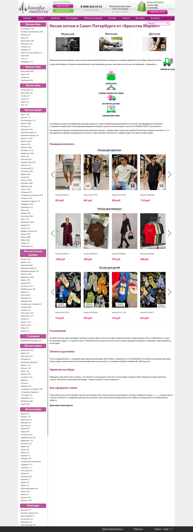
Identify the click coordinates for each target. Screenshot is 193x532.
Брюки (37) (25, 353)
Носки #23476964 (91, 313)
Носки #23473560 (119, 195)
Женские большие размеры (33, 253)
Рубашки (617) (26, 192)
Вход (56, 2)
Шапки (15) (25, 482)
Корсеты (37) (26, 165)
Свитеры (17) (26, 468)
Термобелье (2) (27, 207)
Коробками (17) (27, 62)
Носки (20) (25, 177)
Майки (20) (25, 447)
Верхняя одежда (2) (28, 268)
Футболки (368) (27, 401)
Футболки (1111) (27, 316)
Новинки (55, 18)
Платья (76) (25, 453)
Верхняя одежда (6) (28, 132)
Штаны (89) (25, 492)
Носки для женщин (109, 208)
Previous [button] (53, 174)
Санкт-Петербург (120, 9)
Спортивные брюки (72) (30, 201)
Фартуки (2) (25, 225)
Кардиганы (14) (27, 441)
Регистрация (64, 2)
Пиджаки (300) (26, 186)
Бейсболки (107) (27, 350)
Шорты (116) (26, 322)
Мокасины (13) (26, 44)
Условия (112, 18)
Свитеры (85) (26, 307)
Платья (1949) (26, 180)
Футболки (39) (26, 477)
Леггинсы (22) (26, 444)
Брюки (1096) (26, 123)
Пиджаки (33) (26, 298)
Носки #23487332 (62, 254)
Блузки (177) (26, 118)
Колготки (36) (26, 159)
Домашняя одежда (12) (30, 271)
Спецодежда (33, 336)
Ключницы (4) (26, 522)
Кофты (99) (25, 432)
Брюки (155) (25, 262)
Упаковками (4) (27, 246)
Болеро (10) (25, 126)
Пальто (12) (25, 331)
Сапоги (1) (25, 99)
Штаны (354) (26, 325)
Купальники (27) (27, 168)
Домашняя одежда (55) (30, 135)
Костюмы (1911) (27, 286)
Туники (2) (25, 474)
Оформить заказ (157, 12)
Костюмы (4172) (27, 150)
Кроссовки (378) (27, 41)
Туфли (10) (25, 102)
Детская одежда (33, 409)
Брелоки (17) (26, 510)
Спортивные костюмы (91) (31, 304)
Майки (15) (25, 292)
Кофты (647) (25, 280)
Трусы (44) (25, 210)
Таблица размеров (93, 18)
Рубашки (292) (26, 301)
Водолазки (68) (27, 265)
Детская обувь (33, 85)
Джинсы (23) (26, 365)
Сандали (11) (26, 50)
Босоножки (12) (27, 90)
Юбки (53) (25, 495)
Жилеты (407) (26, 141)
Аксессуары (33, 506)
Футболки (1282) (27, 222)
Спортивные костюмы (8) (31, 462)
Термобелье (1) (27, 398)
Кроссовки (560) (27, 71)
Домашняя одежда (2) (29, 362)
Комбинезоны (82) (28, 162)
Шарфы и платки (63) (29, 231)
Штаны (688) (26, 237)
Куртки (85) (25, 429)
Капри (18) (25, 156)
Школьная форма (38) (29, 489)
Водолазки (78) (27, 130)
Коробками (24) (27, 80)
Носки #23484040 (147, 254)
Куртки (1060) (26, 147)
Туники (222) (26, 213)
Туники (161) (26, 310)
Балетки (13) (26, 35)
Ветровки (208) (27, 183)
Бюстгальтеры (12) (28, 120)
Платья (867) (26, 295)
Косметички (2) (27, 519)
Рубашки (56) (26, 386)
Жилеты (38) (26, 497)
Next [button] (169, 174)
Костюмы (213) (26, 377)
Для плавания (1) (27, 516)
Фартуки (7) (25, 480)
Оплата (125, 18)
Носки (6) (24, 383)
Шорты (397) (26, 234)
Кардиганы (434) (27, 153)
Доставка (140, 18)
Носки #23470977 (147, 313)
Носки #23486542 (91, 254)
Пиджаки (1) (25, 456)
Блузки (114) (26, 417)
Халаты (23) (25, 228)
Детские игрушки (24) (29, 513)
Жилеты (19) (26, 368)
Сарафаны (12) (26, 465)
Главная (27, 18)
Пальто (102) (26, 189)
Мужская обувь (33, 67)
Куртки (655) (26, 283)
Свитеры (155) (26, 198)
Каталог (41, 18)
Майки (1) (24, 380)
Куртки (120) (26, 374)
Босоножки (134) (27, 29)
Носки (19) (25, 450)
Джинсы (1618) (27, 138)
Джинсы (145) (26, 500)
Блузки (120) (26, 259)
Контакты (155, 18)
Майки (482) (25, 174)
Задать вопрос (63, 6)
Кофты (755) (25, 144)
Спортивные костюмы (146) (32, 389)
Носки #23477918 (91, 195)
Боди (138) (25, 115)
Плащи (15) (25, 243)
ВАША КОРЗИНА (155, 2)
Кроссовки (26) (27, 93)
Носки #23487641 (62, 195)
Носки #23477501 (62, 313)
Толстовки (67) (26, 471)
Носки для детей (109, 267)
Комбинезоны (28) (28, 289)
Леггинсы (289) (27, 171)
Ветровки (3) (26, 359)
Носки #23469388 (147, 195)
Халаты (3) (25, 319)
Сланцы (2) (25, 96)
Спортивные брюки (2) (30, 392)
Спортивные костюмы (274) (32, 195)
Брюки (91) (25, 414)
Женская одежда (33, 110)
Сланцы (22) (26, 47)
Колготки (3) (26, 426)
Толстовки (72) (26, 395)
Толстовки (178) (27, 313)
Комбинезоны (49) (28, 438)
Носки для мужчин (109, 150)
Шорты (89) (25, 404)
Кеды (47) (25, 38)
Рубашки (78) (26, 459)
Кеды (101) (25, 74)
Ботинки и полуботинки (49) (32, 32)
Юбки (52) (25, 328)
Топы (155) (25, 219)
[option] (68, 178)
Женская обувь (33, 24)
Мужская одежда (33, 346)
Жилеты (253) (26, 274)
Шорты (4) (25, 485)
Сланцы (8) (25, 77)
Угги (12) (24, 105)
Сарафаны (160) (27, 204)
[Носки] (68, 172)
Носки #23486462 (119, 254)
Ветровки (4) (26, 423)
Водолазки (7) (26, 420)
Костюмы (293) (26, 435)
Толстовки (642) (27, 216)
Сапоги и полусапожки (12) (31, 53)
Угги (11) (24, 59)
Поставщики (72, 18)
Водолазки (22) (27, 356)
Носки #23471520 (119, 313)
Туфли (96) (25, 56)
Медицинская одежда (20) (31, 341)
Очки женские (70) (28, 525)
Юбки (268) (25, 240)
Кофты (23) (25, 371)
